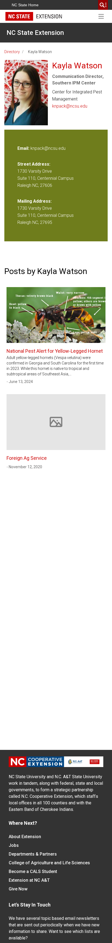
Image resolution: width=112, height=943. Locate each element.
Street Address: (33, 164)
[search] (103, 5)
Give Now (18, 889)
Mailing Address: (34, 201)
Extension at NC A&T (29, 880)
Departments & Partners (33, 854)
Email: (23, 148)
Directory (12, 52)
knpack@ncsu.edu (69, 106)
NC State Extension (35, 32)
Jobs (14, 845)
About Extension (25, 836)
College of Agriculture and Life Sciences (49, 862)
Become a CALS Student (33, 871)
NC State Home (25, 5)
